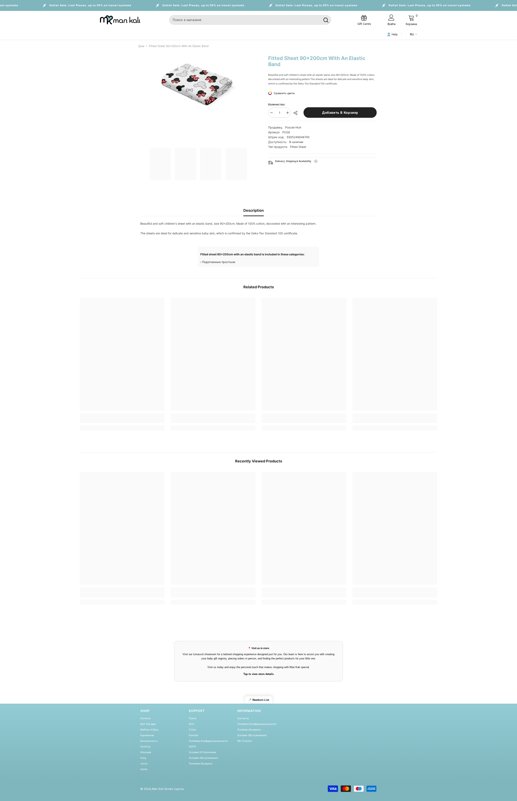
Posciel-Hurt (293, 127)
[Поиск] (250, 20)
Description (253, 210)
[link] (122, 420)
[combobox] (245, 20)
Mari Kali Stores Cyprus (168, 788)
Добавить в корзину (340, 113)
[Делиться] (297, 113)
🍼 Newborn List (258, 699)
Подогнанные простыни (218, 262)
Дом (141, 46)
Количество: (276, 104)
